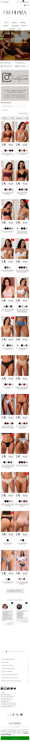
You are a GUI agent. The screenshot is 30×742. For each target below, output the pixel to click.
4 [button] (14, 651)
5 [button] (16, 651)
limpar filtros (23, 113)
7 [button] (21, 651)
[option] (15, 45)
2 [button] (15, 58)
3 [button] (17, 58)
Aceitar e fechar (15, 738)
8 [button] (23, 651)
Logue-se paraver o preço (10, 145)
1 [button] (12, 58)
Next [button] (28, 626)
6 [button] (18, 651)
